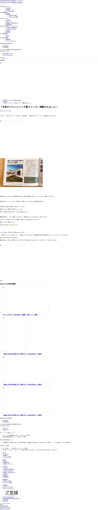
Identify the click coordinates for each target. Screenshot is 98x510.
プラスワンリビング (11, 29)
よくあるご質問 (10, 11)
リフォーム (8, 21)
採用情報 (8, 39)
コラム (7, 36)
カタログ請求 (6, 507)
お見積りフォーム (7, 463)
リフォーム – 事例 (13, 17)
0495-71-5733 (7, 2)
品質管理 (8, 32)
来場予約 (5, 506)
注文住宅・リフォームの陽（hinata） (12, 100)
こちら (9, 224)
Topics (7, 35)
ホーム (4, 452)
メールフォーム (9, 55)
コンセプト (8, 8)
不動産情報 (8, 24)
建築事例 (8, 14)
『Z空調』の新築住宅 (11, 27)
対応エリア (6, 429)
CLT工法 (8, 30)
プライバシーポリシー (8, 488)
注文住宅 (8, 20)
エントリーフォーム (11, 40)
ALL (1, 280)
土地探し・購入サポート (12, 23)
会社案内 (8, 9)
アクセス (5, 428)
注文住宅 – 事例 (13, 15)
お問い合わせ (6, 462)
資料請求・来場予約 (17, 2)
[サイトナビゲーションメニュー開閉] (0, 4)
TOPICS (5, 101)
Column (5, 460)
